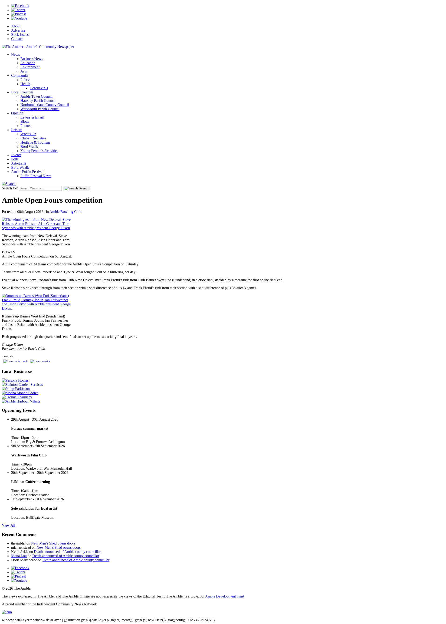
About (15, 26)
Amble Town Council (36, 96)
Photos (25, 126)
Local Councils (22, 92)
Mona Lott (19, 556)
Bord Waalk (29, 147)
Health (25, 84)
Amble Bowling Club (65, 212)
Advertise (18, 30)
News (15, 54)
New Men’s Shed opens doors (53, 543)
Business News (31, 59)
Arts (23, 71)
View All (8, 525)
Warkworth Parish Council (39, 109)
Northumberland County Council (44, 105)
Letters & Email (32, 117)
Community (20, 75)
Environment (29, 67)
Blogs (24, 121)
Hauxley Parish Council (38, 100)
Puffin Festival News (35, 176)
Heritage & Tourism (35, 142)
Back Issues (20, 34)
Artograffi (18, 163)
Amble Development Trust (224, 596)
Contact (17, 39)
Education (27, 63)
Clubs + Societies (33, 138)
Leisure (16, 130)
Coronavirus (39, 88)
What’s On (28, 134)
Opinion (17, 113)
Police (25, 80)
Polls (14, 159)
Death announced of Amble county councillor (67, 552)
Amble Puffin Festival (27, 172)
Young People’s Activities (39, 151)
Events (16, 155)
